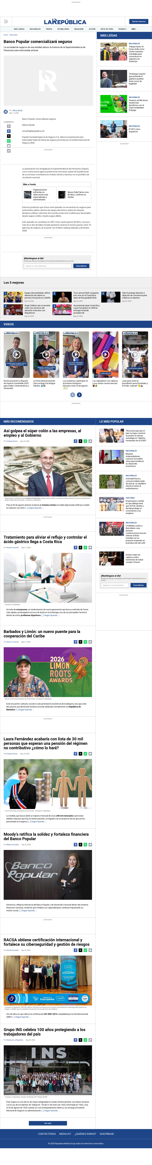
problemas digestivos (31, 615)
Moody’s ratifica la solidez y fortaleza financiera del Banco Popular (46, 836)
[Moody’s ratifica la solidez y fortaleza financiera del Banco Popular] (48, 875)
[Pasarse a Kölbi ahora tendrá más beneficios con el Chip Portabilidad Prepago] (113, 104)
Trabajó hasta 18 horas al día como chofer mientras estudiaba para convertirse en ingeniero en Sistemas (136, 54)
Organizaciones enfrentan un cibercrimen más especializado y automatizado (40, 195)
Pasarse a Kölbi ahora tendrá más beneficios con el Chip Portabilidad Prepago (138, 105)
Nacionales (13, 35)
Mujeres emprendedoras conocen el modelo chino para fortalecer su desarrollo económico (135, 460)
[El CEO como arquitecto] (113, 129)
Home (6, 35)
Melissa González (13, 845)
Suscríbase (107, 1134)
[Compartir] (9, 151)
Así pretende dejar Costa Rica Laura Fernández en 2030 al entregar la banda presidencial (86, 309)
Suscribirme (81, 266)
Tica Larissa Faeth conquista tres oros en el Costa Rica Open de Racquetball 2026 (86, 295)
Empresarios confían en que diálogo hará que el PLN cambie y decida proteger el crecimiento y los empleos (135, 507)
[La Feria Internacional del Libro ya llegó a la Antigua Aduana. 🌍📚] (46, 354)
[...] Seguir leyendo (33, 508)
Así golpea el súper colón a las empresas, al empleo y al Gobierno (42, 433)
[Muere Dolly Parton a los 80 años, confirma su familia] (62, 194)
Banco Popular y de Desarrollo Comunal (54, 905)
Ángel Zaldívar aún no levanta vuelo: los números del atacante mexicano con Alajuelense (37, 309)
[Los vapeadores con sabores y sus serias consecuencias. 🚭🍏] (105, 354)
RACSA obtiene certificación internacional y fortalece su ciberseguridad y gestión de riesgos (46, 942)
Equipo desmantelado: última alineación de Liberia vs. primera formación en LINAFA (37, 295)
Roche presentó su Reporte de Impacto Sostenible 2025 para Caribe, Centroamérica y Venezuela (16, 384)
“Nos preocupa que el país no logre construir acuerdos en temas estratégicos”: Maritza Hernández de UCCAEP (136, 436)
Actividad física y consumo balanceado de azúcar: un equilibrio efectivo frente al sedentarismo (136, 483)
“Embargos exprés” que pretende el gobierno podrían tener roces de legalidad (137, 79)
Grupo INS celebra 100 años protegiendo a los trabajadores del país (44, 1031)
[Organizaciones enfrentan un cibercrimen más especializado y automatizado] (27, 194)
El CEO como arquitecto (134, 130)
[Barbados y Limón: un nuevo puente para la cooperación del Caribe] (48, 672)
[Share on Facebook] (9, 131)
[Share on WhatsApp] (9, 141)
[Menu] (6, 21)
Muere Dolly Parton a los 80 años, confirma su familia (78, 194)
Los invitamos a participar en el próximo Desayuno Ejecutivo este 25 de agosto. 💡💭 (75, 384)
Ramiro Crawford (13, 642)
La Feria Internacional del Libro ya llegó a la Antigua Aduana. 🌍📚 (44, 383)
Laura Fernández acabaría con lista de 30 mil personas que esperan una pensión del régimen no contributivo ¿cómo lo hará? (45, 743)
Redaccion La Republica (15, 1040)
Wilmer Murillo (18, 110)
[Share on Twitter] (9, 136)
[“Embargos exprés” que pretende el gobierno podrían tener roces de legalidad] (113, 79)
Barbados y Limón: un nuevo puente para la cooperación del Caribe (42, 633)
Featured (130, 498)
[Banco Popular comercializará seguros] (48, 80)
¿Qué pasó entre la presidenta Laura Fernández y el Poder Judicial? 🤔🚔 (135, 383)
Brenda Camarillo (13, 547)
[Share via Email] (9, 146)
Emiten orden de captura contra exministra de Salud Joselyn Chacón (134, 558)
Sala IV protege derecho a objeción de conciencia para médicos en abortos (134, 295)
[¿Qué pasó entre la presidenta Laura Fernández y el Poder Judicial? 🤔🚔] (135, 354)
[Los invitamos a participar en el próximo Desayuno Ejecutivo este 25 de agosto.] (76, 354)
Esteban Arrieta (12, 441)
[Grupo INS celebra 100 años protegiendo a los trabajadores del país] (48, 1070)
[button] (138, 21)
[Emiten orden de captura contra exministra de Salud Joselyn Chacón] (111, 558)
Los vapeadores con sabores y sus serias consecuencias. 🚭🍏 (105, 383)
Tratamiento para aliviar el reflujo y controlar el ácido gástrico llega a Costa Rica (45, 539)
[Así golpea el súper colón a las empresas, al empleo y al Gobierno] (48, 471)
